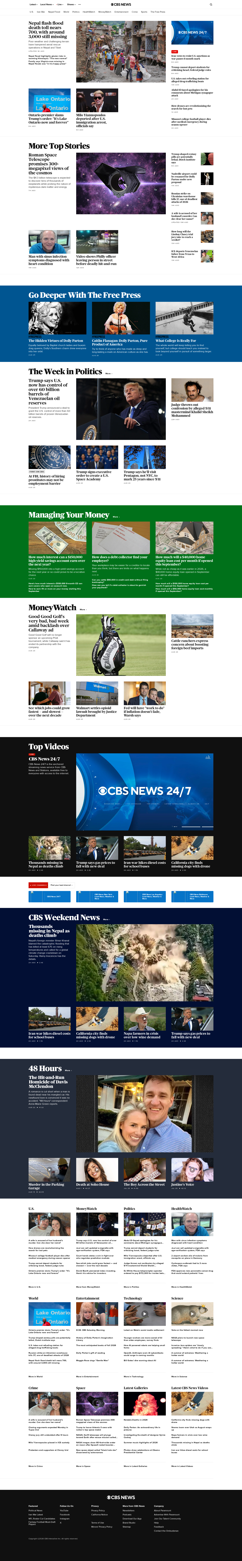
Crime (135, 12)
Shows (71, 4)
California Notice (99, 1515)
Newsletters (128, 1510)
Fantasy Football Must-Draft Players (42, 1523)
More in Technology (134, 1376)
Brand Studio (129, 1523)
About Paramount (162, 1510)
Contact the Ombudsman (166, 1531)
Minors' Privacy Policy (101, 1527)
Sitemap (127, 1527)
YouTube (64, 1510)
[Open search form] (211, 4)
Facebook (65, 1515)
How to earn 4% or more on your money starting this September (55, 590)
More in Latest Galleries (135, 1466)
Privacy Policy (98, 1510)
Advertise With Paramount (167, 1515)
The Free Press (158, 12)
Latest (33, 4)
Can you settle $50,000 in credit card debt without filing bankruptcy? (120, 581)
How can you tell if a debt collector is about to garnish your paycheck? (119, 586)
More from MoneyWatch (88, 1287)
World (66, 12)
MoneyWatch (104, 12)
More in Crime (36, 1466)
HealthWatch (89, 12)
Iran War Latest (36, 1515)
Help (156, 1523)
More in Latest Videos (182, 1466)
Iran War (41, 12)
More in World (36, 1376)
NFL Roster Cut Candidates (42, 1519)
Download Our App (132, 1519)
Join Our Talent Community (167, 1519)
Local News (46, 4)
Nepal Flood (54, 12)
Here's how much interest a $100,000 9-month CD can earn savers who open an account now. (55, 584)
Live (60, 4)
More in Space (83, 1466)
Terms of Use (97, 1523)
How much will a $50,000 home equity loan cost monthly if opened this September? (184, 590)
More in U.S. (35, 1287)
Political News (35, 1510)
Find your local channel (61, 885)
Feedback (159, 1527)
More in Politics (131, 1287)
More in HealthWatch (181, 1287)
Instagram (64, 1519)
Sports (144, 12)
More (108, 373)
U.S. (32, 12)
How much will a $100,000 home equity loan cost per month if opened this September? (182, 584)
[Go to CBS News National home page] (121, 4)
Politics (75, 12)
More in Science (179, 1376)
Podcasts (127, 1515)
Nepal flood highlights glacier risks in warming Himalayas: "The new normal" (48, 57)
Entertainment (121, 12)
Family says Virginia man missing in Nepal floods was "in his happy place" (47, 62)
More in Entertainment (87, 1376)
